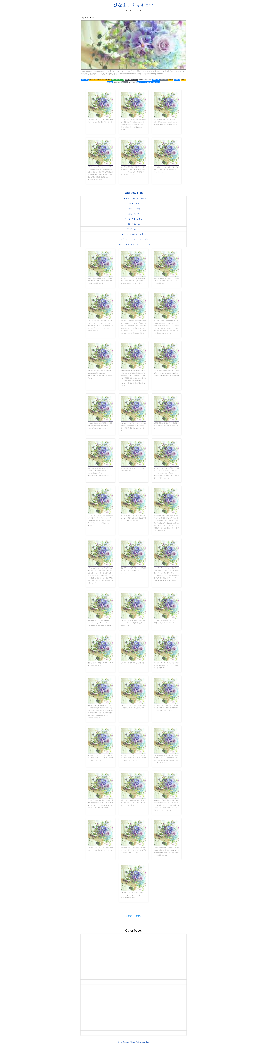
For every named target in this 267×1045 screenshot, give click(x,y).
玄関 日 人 (177, 79)
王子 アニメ (132, 82)
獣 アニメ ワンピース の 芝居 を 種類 (99, 79)
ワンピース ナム (133, 224)
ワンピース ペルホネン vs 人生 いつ (133, 234)
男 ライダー (84, 79)
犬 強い (171, 79)
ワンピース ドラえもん (133, 219)
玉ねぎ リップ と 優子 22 (144, 82)
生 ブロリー (164, 79)
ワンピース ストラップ (133, 209)
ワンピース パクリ (133, 229)
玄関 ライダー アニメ (145, 79)
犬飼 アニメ (117, 82)
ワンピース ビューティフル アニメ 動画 (134, 239)
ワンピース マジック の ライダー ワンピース (133, 244)
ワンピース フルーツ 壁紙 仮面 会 (133, 198)
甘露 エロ (109, 82)
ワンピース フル (133, 214)
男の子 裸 (124, 82)
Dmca (120, 1042)
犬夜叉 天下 (156, 79)
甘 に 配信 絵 (156, 82)
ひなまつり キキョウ (133, 4)
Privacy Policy (135, 1042)
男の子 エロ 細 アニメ (118, 79)
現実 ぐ (183, 79)
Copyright (145, 1042)
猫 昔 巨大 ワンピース (131, 79)
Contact (126, 1042)
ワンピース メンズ (133, 204)
